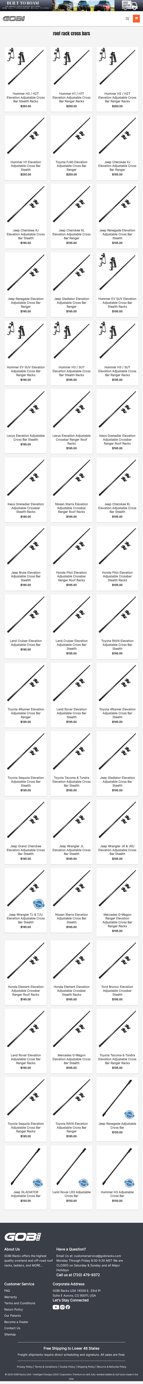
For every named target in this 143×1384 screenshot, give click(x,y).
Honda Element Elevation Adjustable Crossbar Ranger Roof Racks (26, 990)
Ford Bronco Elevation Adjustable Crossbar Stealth (117, 990)
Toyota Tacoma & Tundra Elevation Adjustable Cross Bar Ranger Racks (117, 1059)
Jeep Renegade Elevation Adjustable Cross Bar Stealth (117, 234)
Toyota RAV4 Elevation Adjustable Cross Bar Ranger (71, 1127)
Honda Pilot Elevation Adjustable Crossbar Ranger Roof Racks (71, 576)
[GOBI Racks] (23, 1236)
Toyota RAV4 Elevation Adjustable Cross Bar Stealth (117, 644)
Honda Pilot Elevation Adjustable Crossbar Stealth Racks (117, 576)
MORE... (37, 1265)
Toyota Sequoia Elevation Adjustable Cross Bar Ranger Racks (26, 1127)
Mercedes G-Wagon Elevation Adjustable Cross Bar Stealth (71, 1059)
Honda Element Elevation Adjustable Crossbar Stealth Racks (71, 990)
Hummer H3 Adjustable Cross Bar (117, 1194)
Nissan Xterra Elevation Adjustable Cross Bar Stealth (71, 918)
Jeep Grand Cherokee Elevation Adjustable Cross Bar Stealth (26, 850)
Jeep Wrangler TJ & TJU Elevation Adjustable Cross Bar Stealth (26, 918)
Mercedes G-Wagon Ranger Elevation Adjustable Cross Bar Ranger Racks (117, 920)
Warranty (10, 1297)
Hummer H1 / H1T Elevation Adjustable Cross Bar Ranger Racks (71, 97)
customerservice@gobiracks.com (97, 1256)
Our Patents (12, 1315)
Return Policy (13, 1309)
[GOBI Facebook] (68, 1307)
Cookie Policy (67, 1366)
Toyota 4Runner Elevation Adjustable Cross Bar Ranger (26, 713)
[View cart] (136, 19)
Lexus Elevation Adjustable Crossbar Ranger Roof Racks (71, 439)
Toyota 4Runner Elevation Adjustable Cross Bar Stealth (117, 713)
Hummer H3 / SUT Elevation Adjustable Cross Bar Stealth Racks (71, 371)
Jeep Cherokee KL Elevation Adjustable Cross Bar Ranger (71, 234)
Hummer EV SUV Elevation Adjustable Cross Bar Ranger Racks (26, 371)
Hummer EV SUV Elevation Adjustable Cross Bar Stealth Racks (117, 302)
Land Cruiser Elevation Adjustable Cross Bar (26, 643)
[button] (127, 18)
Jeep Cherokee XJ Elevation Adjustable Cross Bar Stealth (26, 234)
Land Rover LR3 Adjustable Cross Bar (72, 1194)
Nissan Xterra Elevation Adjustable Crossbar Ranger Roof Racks (71, 508)
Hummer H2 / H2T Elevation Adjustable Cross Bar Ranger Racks (117, 97)
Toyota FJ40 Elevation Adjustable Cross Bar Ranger (71, 166)
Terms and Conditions (19, 1303)
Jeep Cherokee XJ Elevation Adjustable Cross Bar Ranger (117, 166)
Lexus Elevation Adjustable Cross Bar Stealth (26, 437)
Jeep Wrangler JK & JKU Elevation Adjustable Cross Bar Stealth (117, 850)
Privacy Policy (25, 1366)
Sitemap (10, 1334)
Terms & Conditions (46, 1366)
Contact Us (12, 1328)
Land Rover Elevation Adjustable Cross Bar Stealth (72, 713)
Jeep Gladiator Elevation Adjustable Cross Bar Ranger (71, 302)
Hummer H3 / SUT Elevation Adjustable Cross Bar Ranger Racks (117, 371)
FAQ (7, 1290)
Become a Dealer (16, 1322)
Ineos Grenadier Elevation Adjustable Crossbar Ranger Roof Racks (117, 439)
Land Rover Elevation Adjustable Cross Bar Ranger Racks (26, 1059)
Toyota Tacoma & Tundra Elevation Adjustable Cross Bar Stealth (71, 781)
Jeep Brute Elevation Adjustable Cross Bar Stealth (26, 576)
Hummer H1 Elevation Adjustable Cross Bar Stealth (26, 166)
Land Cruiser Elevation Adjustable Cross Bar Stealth (72, 644)
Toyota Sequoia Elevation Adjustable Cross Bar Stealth (26, 781)
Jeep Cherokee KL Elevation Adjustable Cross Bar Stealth (117, 508)
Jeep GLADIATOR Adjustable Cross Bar (26, 1194)
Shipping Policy (86, 1366)
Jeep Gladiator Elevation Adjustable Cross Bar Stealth (117, 781)
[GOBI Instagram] (62, 1307)
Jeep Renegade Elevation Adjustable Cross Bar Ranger (26, 302)
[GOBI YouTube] (56, 1307)
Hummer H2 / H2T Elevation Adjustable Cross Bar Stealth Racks (26, 97)
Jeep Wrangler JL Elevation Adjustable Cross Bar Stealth (71, 850)
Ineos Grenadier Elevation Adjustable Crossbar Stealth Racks (26, 508)
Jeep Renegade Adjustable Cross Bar (117, 1125)
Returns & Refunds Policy (111, 1366)
